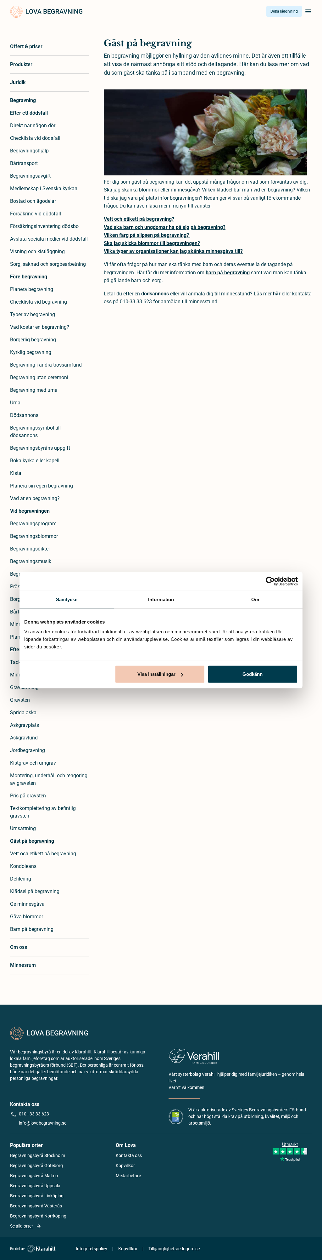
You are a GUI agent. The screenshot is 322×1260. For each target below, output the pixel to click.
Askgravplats (24, 725)
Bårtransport (24, 163)
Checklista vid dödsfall (35, 138)
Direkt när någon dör (32, 125)
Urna (15, 403)
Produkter (21, 64)
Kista (15, 473)
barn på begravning (228, 273)
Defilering (20, 879)
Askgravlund (24, 738)
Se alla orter (21, 1226)
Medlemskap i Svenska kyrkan (43, 188)
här (276, 294)
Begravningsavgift (30, 176)
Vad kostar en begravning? (39, 327)
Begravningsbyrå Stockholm (37, 1155)
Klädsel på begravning (34, 891)
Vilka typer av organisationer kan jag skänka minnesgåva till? (173, 251)
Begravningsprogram (33, 524)
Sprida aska (23, 713)
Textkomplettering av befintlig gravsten (43, 812)
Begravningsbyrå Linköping (37, 1195)
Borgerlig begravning (33, 340)
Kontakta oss (129, 1155)
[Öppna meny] (308, 11)
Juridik (17, 82)
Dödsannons (24, 415)
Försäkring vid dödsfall (35, 214)
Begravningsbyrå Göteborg (36, 1165)
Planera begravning (31, 289)
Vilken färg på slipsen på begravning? (147, 235)
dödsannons (155, 294)
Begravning (23, 100)
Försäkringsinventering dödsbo (44, 226)
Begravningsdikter (30, 549)
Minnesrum (23, 965)
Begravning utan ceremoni (39, 377)
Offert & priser (26, 46)
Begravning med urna (34, 390)
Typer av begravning (32, 314)
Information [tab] (161, 599)
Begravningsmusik (30, 561)
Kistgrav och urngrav (33, 763)
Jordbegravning (27, 750)
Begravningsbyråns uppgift (40, 448)
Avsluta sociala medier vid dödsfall (49, 239)
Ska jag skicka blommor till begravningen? (152, 243)
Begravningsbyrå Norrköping (38, 1215)
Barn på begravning (31, 929)
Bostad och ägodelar (33, 201)
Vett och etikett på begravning (43, 854)
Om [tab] (255, 599)
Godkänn (252, 674)
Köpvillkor (125, 1165)
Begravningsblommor (34, 536)
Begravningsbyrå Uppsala (35, 1185)
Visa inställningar (156, 674)
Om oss (18, 947)
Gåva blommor (26, 917)
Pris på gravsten (28, 796)
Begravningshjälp (29, 151)
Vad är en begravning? (35, 498)
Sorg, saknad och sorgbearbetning (48, 264)
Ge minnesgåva (27, 904)
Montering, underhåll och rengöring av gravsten (48, 779)
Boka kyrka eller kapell (34, 461)
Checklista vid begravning (38, 302)
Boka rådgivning (284, 11)
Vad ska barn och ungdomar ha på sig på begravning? (164, 227)
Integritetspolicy (91, 1248)
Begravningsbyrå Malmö (34, 1175)
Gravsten (20, 700)
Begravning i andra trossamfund (46, 365)
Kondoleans (23, 866)
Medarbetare (128, 1175)
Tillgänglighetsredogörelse (174, 1248)
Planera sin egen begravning (41, 486)
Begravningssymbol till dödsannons (35, 431)
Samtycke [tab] (67, 599)
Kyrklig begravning (30, 352)
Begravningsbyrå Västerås (36, 1205)
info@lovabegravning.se (42, 1123)
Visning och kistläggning (37, 251)
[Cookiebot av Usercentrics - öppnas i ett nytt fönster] (270, 581)
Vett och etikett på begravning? (139, 219)
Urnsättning (23, 828)
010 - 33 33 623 (34, 1113)
